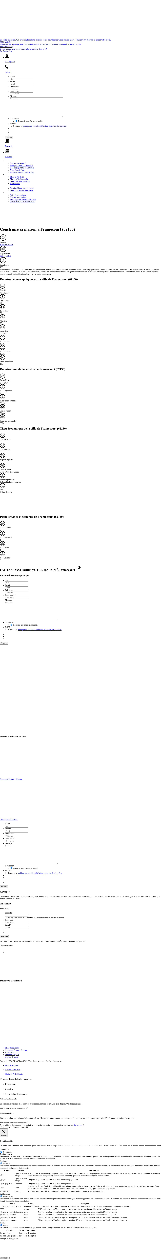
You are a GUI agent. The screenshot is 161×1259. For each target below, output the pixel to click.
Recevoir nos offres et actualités (30, 121)
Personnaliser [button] (6, 1127)
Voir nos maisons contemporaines (13, 1123)
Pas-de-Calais (5, 256)
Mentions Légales (12, 1055)
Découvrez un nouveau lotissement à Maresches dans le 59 (23, 49)
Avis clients (9, 1052)
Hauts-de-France (6, 244)
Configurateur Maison (8, 819)
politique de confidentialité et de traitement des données (45, 126)
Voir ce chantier (6, 47)
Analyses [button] (3, 1161)
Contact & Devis (11, 1057)
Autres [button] (2, 1223)
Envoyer (9, 137)
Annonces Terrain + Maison (11, 779)
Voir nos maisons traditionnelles (12, 1108)
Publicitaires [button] (5, 1194)
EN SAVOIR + (6, 42)
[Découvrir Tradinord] (29, 1024)
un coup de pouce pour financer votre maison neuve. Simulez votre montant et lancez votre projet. (55, 40)
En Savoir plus (6, 51)
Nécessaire (7, 1152)
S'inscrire (4, 937)
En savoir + (78, 1125)
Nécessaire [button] (4, 1149)
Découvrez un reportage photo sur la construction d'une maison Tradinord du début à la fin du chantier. (40, 44)
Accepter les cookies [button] (21, 1127)
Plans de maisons (12, 1048)
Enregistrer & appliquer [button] (9, 1238)
